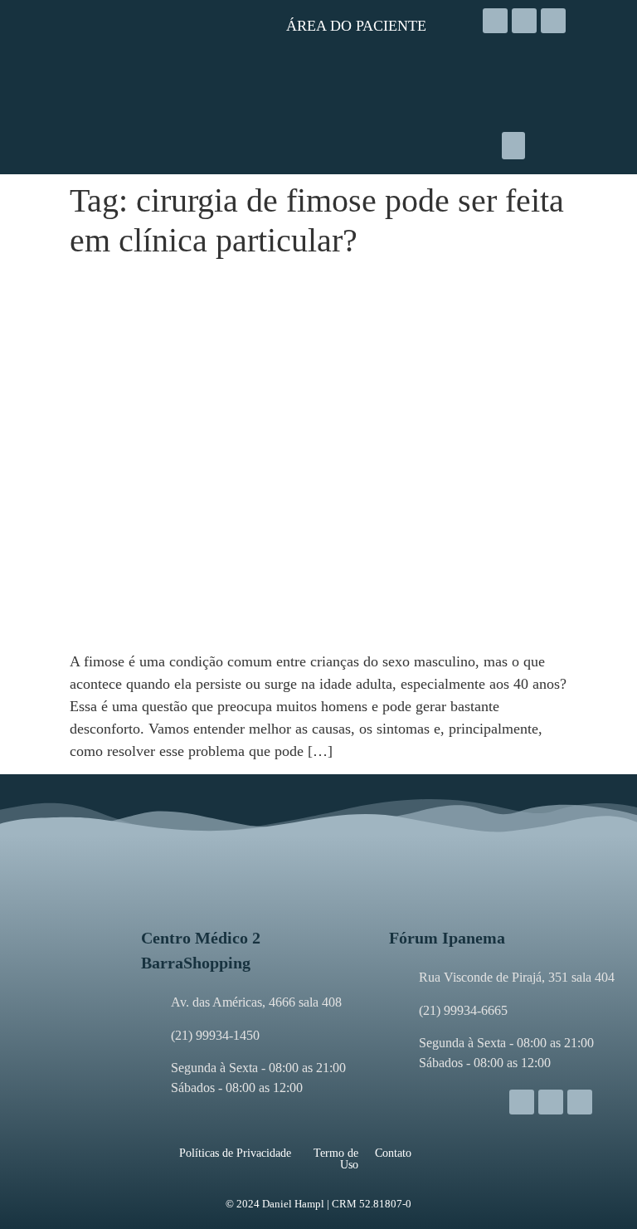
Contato (393, 1153)
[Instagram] (495, 20)
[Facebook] (524, 20)
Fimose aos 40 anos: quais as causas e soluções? (272, 286)
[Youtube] (553, 20)
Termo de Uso (336, 1159)
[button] (513, 145)
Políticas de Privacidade (235, 1153)
